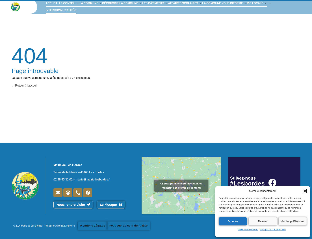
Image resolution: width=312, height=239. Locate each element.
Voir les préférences (292, 221)
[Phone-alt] (77, 192)
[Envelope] (57, 192)
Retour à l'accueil (25, 85)
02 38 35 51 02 (63, 179)
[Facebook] (87, 192)
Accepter (233, 221)
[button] (305, 191)
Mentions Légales (92, 225)
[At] (67, 192)
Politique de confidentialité (273, 229)
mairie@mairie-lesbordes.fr (93, 179)
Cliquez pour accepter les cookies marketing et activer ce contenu (181, 185)
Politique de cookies (248, 229)
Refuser (262, 221)
